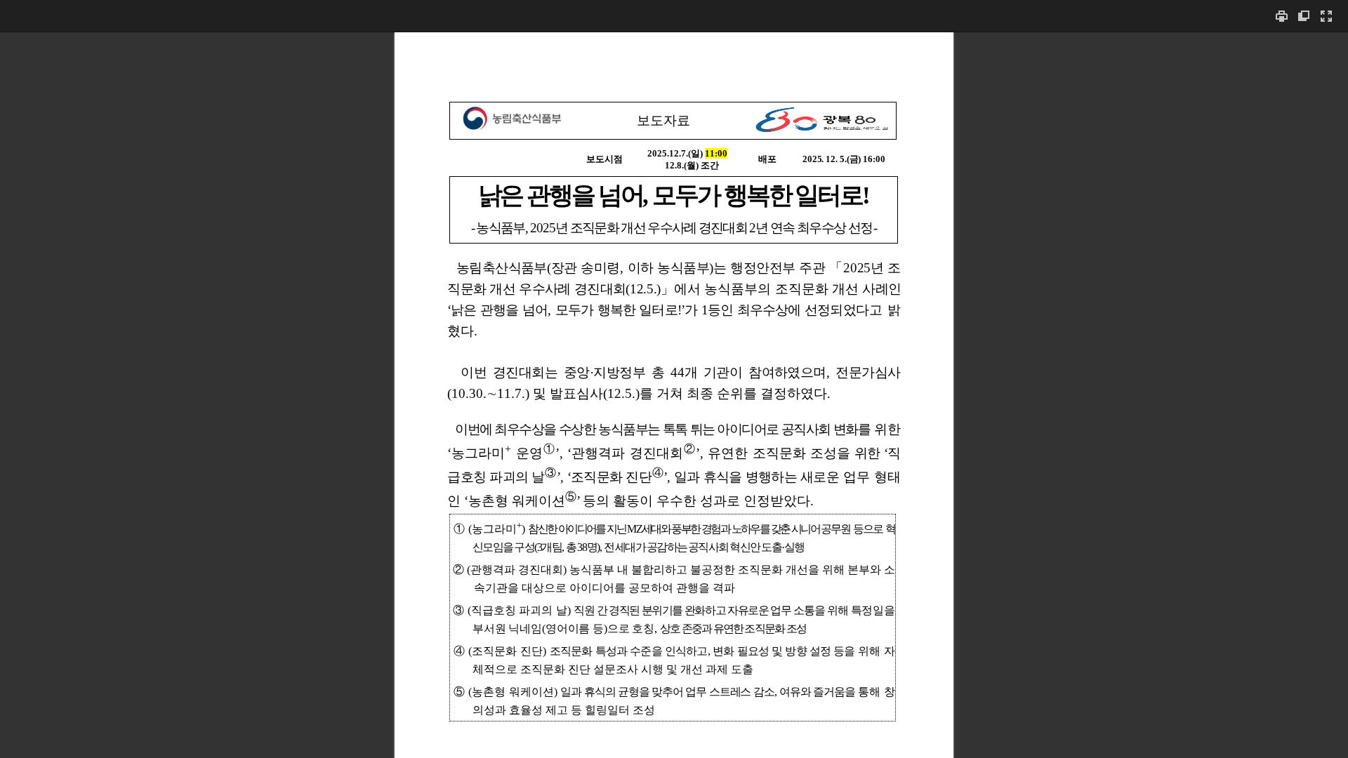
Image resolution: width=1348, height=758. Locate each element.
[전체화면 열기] (1326, 16)
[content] (674, 395)
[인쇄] (1281, 16)
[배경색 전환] (1304, 16)
